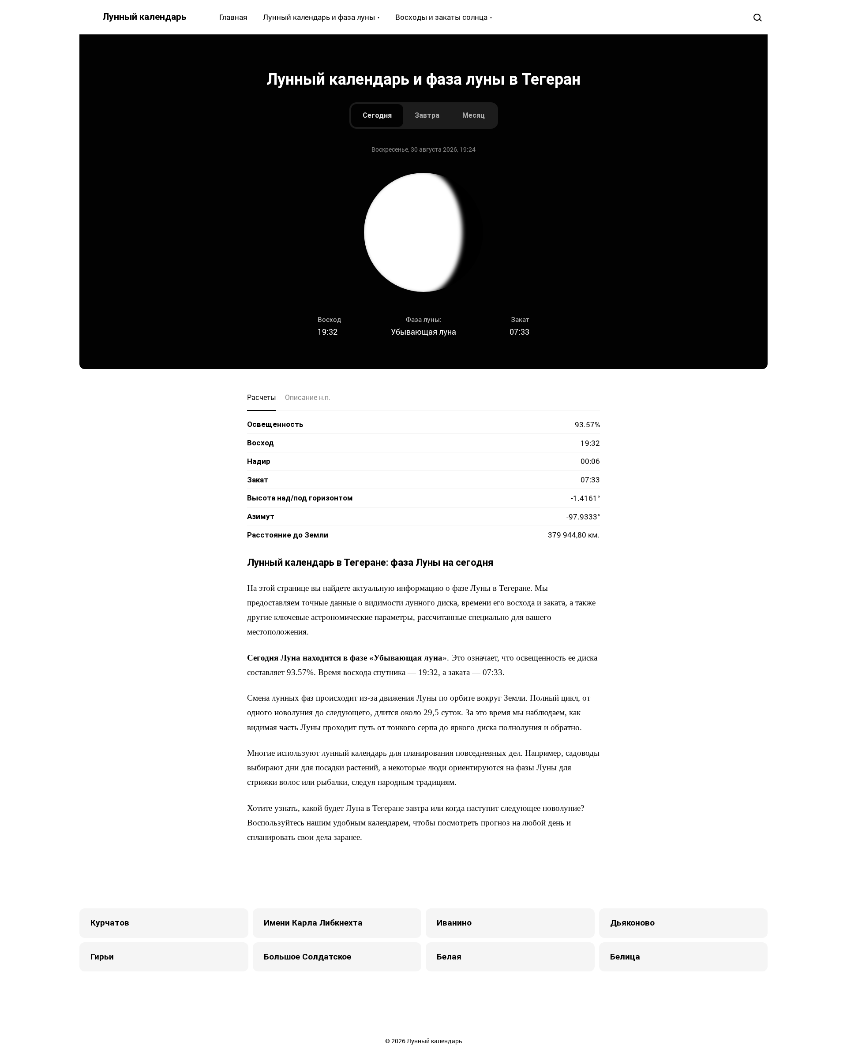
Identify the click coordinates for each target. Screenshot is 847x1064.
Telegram (450, 875)
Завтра (427, 115)
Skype (415, 875)
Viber (432, 875)
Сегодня (377, 115)
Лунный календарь (144, 16)
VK (362, 875)
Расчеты (261, 397)
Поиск (757, 17)
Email (485, 875)
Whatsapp (468, 875)
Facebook (379, 875)
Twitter (397, 875)
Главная (233, 17)
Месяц (473, 115)
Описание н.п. (307, 397)
